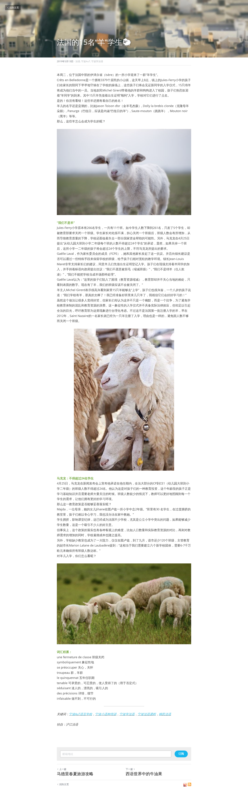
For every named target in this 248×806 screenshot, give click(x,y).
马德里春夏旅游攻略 (75, 773)
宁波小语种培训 (105, 714)
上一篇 (62, 769)
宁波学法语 (127, 714)
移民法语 (165, 714)
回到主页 (14, 7)
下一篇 (129, 769)
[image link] (124, 172)
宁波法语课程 (147, 714)
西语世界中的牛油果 (144, 773)
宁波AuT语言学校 (80, 714)
